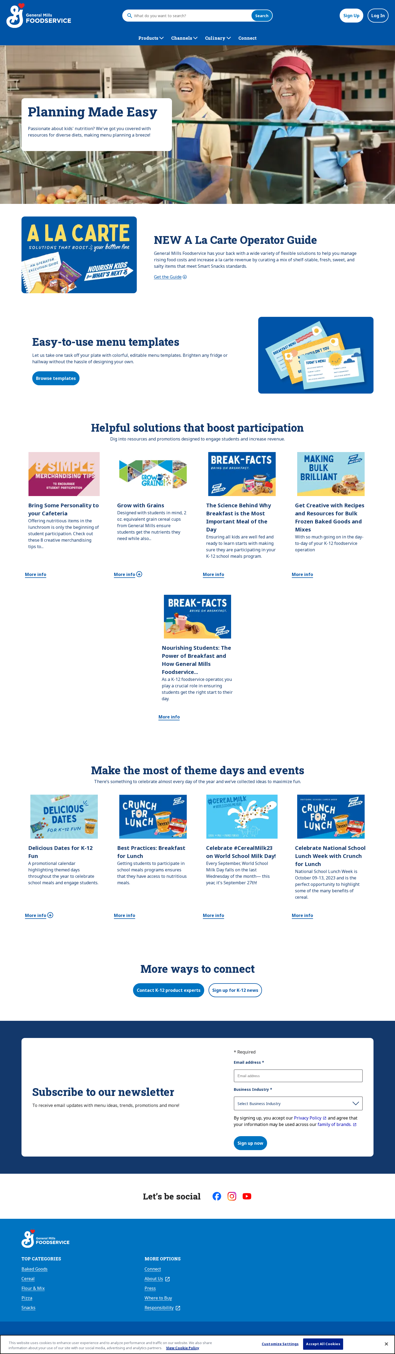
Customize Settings (280, 1343)
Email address (249, 1062)
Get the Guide (170, 277)
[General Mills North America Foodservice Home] (38, 15)
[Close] (386, 1344)
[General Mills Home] (45, 1239)
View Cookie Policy (182, 1348)
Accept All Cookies (323, 1343)
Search (261, 15)
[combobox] (191, 15)
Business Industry (253, 1089)
